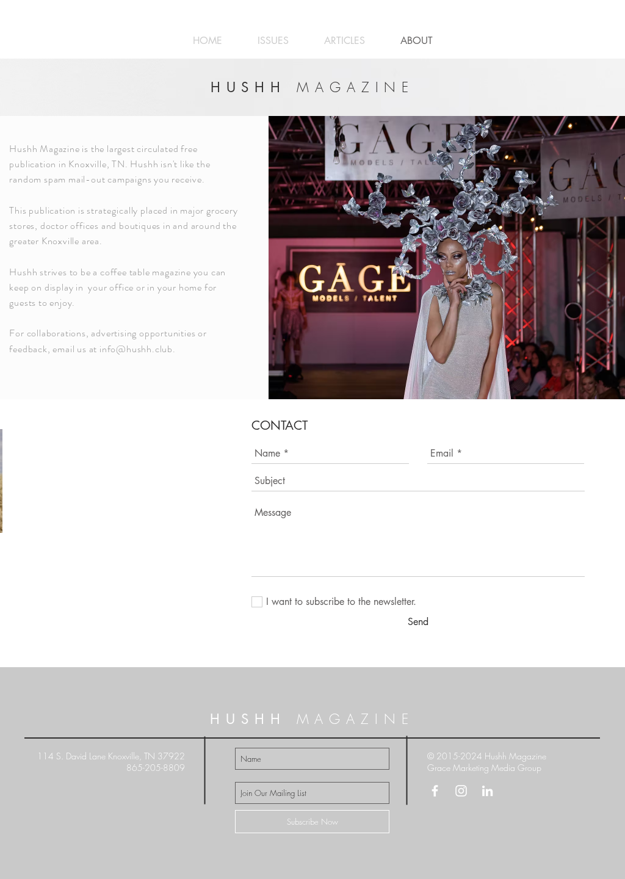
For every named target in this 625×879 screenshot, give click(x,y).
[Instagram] (461, 790)
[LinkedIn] (487, 790)
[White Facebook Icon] (435, 790)
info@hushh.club (136, 349)
